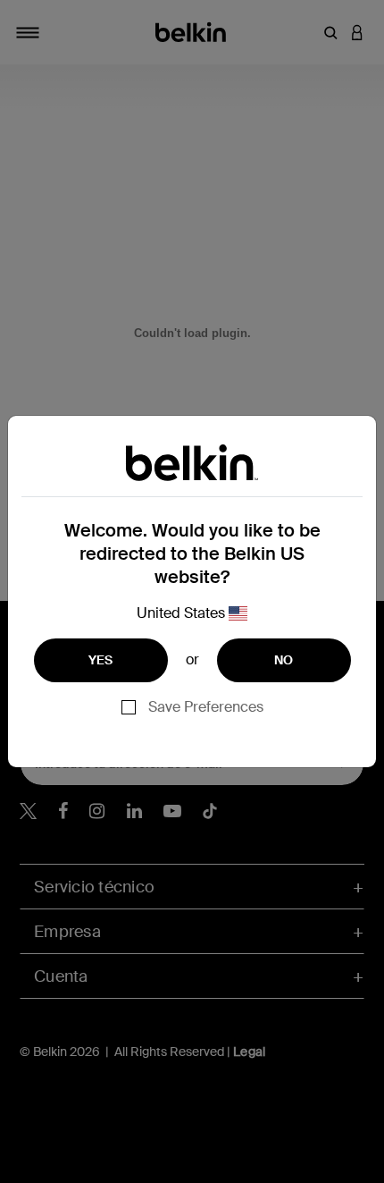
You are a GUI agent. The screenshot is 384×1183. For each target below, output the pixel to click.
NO (284, 660)
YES (100, 660)
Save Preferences (205, 706)
